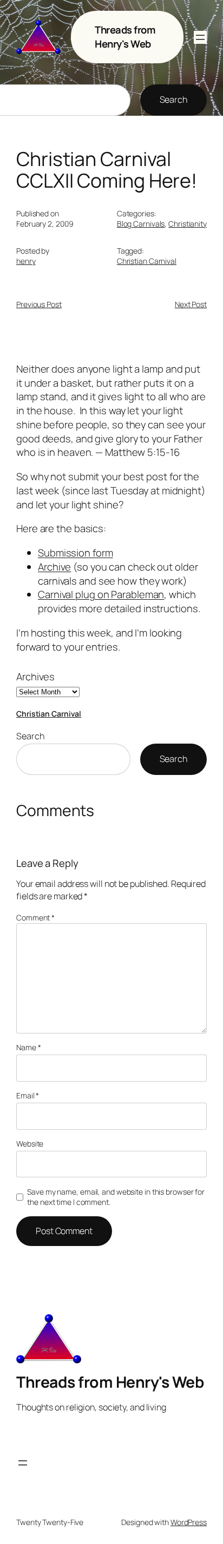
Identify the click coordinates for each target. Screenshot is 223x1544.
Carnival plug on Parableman (101, 594)
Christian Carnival (146, 261)
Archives (35, 677)
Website (29, 1143)
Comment (35, 917)
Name (28, 1047)
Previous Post (39, 304)
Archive (54, 567)
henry (26, 261)
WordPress (188, 1522)
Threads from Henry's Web (125, 37)
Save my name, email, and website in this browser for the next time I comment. (116, 1197)
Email (27, 1095)
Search (173, 99)
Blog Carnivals (141, 223)
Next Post (191, 304)
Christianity (187, 223)
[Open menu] (200, 37)
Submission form (75, 553)
